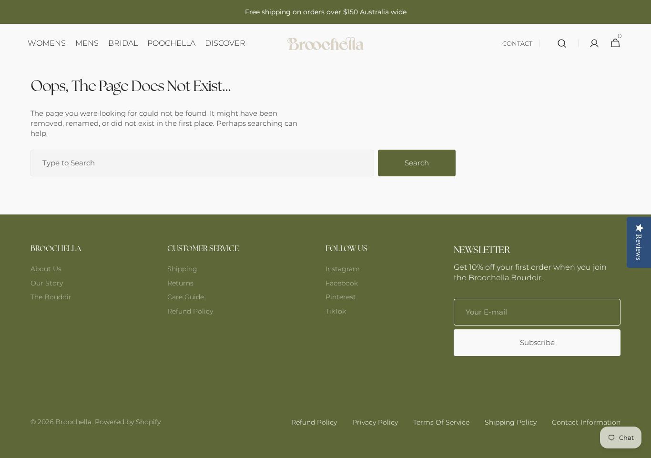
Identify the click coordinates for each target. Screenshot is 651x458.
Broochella (73, 421)
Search (417, 162)
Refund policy (314, 422)
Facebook (342, 283)
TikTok (336, 311)
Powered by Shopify (128, 421)
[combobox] (202, 163)
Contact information (586, 422)
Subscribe (537, 342)
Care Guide (185, 297)
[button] (561, 43)
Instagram (343, 269)
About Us (46, 269)
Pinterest (341, 297)
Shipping (182, 269)
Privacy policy (375, 422)
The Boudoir (51, 297)
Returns (180, 283)
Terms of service (441, 422)
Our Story (47, 283)
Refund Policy (190, 311)
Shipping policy (511, 422)
